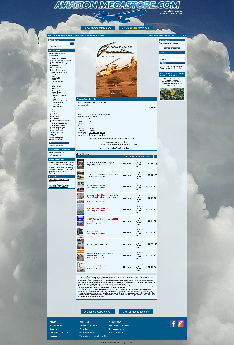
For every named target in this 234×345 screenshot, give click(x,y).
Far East (54, 83)
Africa (54, 74)
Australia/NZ (56, 78)
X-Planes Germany (56, 132)
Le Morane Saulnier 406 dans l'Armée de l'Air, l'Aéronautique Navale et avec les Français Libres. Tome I (103, 197)
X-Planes (55, 113)
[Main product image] (116, 96)
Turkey (54, 108)
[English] (169, 35)
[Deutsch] (176, 35)
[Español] (173, 35)
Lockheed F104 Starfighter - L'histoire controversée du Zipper (100, 254)
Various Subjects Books (58, 129)
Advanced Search (55, 47)
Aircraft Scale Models (56, 53)
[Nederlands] (166, 35)
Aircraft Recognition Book (59, 124)
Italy (54, 99)
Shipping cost (55, 329)
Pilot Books (54, 118)
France (55, 97)
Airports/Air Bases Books (58, 59)
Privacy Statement (117, 332)
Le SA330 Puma (92, 231)
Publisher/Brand (129, 157)
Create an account (177, 66)
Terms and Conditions (59, 332)
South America (57, 106)
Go (72, 43)
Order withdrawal (86, 332)
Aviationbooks (53, 55)
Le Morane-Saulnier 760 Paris (97, 208)
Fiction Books (54, 66)
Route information (57, 325)
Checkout (175, 48)
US (52, 111)
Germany (55, 85)
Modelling (53, 115)
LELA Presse (93, 117)
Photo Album (54, 117)
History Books (55, 67)
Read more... (53, 173)
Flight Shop (52, 134)
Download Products (55, 145)
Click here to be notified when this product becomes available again (111, 138)
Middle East (56, 88)
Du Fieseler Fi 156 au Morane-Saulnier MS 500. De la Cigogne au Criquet (104, 175)
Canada (54, 80)
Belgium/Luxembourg (60, 95)
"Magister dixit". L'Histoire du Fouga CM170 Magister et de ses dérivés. (102, 164)
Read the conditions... (56, 156)
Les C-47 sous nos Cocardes (97, 244)
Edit (167, 48)
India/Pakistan (56, 87)
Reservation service (117, 329)
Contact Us (84, 322)
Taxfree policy (55, 336)
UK (52, 110)
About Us (53, 322)
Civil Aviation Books (57, 62)
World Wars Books (56, 131)
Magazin (53, 69)
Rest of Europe (56, 92)
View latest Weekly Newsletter (59, 185)
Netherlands (56, 90)
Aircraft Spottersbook (57, 127)
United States (158, 35)
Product (89, 157)
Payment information (88, 325)
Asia (53, 76)
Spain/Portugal (58, 103)
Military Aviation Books (58, 71)
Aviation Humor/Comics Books (60, 60)
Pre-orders (83, 329)
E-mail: (162, 56)
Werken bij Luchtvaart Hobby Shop (93, 336)
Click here (179, 68)
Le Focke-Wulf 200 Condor (96, 185)
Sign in (175, 63)
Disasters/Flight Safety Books (60, 64)
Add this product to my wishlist (116, 142)
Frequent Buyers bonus (119, 325)
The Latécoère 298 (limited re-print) (99, 266)
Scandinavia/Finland (60, 101)
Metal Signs (53, 136)
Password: (163, 59)
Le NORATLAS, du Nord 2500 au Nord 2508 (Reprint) (102, 220)
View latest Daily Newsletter (58, 187)
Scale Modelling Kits (56, 138)
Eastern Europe (57, 81)
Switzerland (57, 104)
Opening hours (115, 322)
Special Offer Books (57, 125)
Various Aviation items (56, 139)
